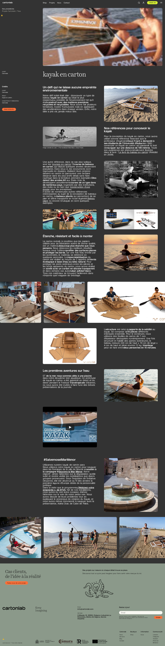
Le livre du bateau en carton (133, 152)
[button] (161, 308)
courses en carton (61, 164)
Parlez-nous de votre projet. (16, 583)
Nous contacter (9, 109)
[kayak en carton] (8, 3)
